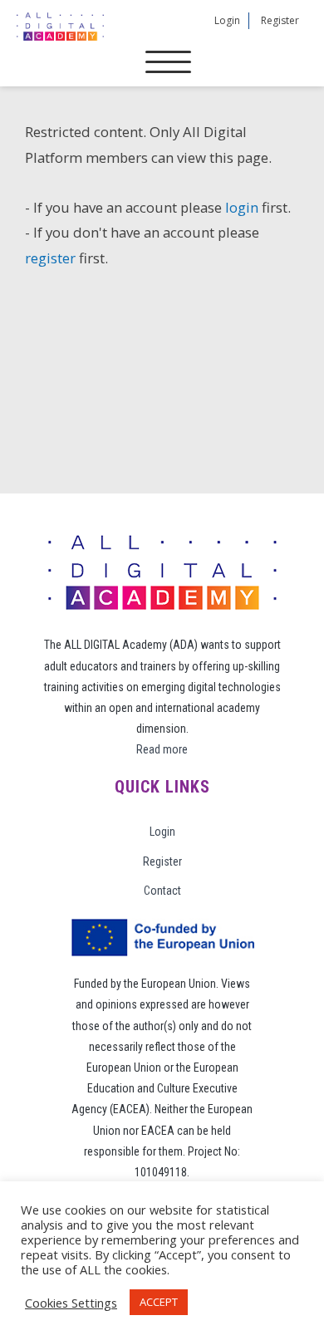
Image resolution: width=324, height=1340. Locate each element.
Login (227, 20)
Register (280, 20)
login (241, 207)
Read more (162, 749)
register (50, 258)
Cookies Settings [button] (71, 1302)
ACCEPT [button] (159, 1301)
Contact (162, 890)
